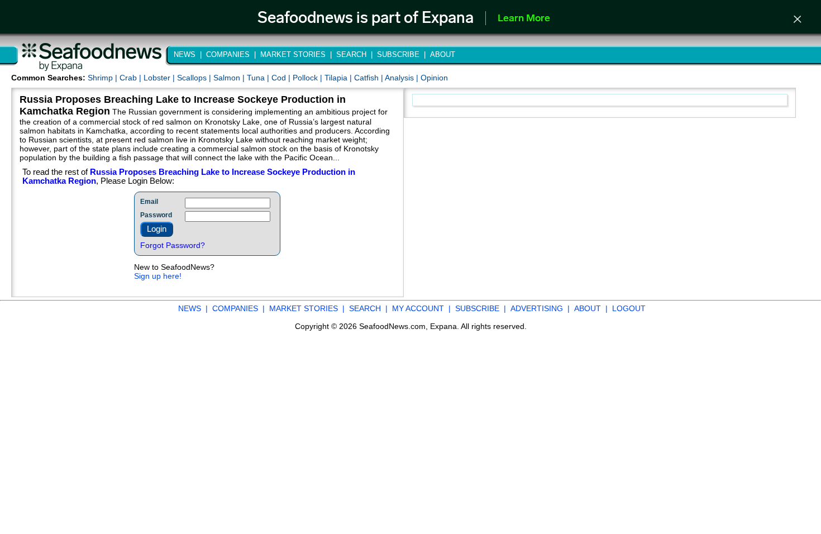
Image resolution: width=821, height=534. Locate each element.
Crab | (132, 77)
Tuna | (259, 77)
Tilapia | (339, 77)
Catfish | (369, 77)
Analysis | (403, 77)
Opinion (434, 77)
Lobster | (160, 77)
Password (156, 215)
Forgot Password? (172, 245)
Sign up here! (158, 275)
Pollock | (308, 77)
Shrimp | (104, 77)
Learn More (524, 19)
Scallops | (195, 77)
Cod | (282, 77)
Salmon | (230, 77)
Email (149, 202)
